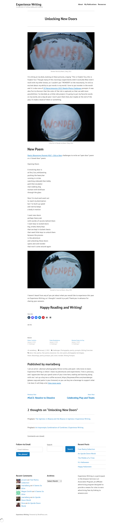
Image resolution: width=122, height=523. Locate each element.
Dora (23, 503)
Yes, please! (23, 454)
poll (52, 356)
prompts (78, 350)
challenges (56, 350)
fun (58, 353)
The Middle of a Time (86, 458)
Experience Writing (28, 4)
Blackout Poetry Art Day (78, 340)
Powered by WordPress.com (38, 514)
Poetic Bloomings (33, 356)
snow (56, 356)
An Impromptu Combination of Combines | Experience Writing (59, 427)
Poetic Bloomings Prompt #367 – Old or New (45, 155)
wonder (60, 356)
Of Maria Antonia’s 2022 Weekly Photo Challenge (62, 88)
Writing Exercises (87, 350)
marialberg (32, 350)
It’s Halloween (83, 462)
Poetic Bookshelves (55, 340)
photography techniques (76, 353)
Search (49, 445)
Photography (65, 350)
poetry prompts (45, 356)
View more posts (54, 383)
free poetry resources (49, 353)
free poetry (37, 353)
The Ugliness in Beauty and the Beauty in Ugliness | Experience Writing (62, 419)
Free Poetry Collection (86, 449)
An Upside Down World (87, 453)
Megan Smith (26, 491)
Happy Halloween (84, 467)
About (80, 4)
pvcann (24, 480)
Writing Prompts (69, 356)
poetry (72, 350)
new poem (63, 353)
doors (31, 353)
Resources (102, 4)
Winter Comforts (32, 340)
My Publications (90, 4)
